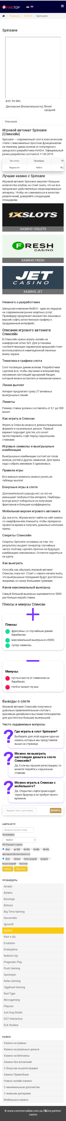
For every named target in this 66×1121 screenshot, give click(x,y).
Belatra (8, 892)
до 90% (17, 849)
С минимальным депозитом (22, 1087)
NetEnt (28, 16)
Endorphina (10, 949)
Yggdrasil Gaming (14, 987)
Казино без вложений (18, 1062)
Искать (55, 810)
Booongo (9, 899)
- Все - (7, 849)
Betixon (8, 905)
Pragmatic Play (13, 962)
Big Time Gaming (14, 911)
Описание (11, 121)
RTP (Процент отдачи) (12, 844)
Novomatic (10, 918)
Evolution (9, 943)
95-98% (36, 849)
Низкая (17, 859)
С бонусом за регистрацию (21, 1068)
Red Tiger (10, 993)
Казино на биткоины (17, 1055)
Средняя (44, 859)
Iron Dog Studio (13, 1012)
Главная (14, 16)
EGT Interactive (13, 1018)
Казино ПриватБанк (16, 1074)
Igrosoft (9, 924)
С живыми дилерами (17, 1093)
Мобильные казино (16, 1099)
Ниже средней (30, 859)
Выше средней (9, 863)
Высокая (23, 863)
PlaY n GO (10, 936)
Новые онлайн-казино (18, 1080)
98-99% (46, 849)
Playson (9, 1006)
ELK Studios (11, 1025)
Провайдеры (8, 834)
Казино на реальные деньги (21, 1049)
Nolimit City (11, 955)
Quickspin (10, 974)
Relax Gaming (12, 981)
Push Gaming (12, 968)
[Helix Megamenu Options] (62, 6)
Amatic (8, 886)
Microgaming (12, 999)
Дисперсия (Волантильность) (16, 854)
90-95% (26, 849)
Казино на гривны (15, 1043)
